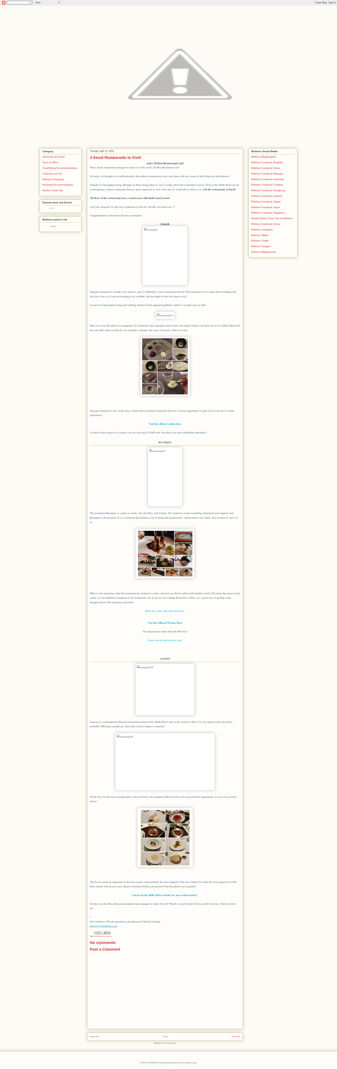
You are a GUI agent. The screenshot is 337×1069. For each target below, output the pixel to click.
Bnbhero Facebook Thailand (267, 184)
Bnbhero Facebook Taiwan (266, 201)
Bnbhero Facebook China (265, 168)
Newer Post (94, 1037)
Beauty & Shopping (53, 179)
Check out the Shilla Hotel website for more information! (165, 895)
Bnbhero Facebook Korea (265, 224)
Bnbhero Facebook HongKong (268, 190)
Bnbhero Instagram (262, 229)
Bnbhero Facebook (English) (267, 162)
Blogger (194, 1063)
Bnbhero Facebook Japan (265, 207)
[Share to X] (102, 933)
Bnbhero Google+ (261, 246)
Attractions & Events (53, 156)
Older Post (236, 1037)
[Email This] (95, 933)
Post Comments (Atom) (169, 1043)
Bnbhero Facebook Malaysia (267, 173)
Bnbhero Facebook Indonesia (267, 179)
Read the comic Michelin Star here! (165, 611)
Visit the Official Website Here (165, 623)
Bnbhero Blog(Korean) (263, 251)
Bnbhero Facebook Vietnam (266, 196)
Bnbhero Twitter (260, 240)
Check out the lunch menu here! (165, 640)
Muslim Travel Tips (52, 190)
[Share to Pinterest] (109, 933)
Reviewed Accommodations (57, 184)
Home (165, 1037)
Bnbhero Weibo (260, 235)
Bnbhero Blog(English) (263, 156)
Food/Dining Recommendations (102, 936)
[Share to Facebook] (105, 933)
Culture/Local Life (52, 173)
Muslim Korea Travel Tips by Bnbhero (272, 218)
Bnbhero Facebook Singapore (268, 212)
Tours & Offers (50, 162)
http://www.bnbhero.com (103, 926)
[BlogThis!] (99, 933)
